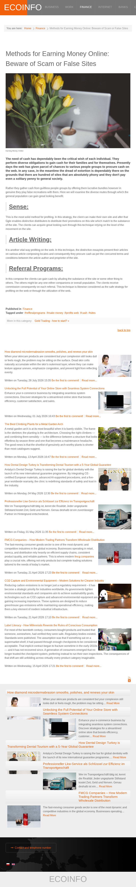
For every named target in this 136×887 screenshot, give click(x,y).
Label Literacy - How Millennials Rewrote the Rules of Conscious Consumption (51, 625)
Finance (27, 308)
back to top (124, 330)
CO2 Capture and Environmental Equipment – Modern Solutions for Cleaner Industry (54, 580)
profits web (72, 312)
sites (93, 312)
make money (55, 312)
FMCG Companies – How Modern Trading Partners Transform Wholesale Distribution (55, 540)
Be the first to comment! (66, 380)
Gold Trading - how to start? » (52, 320)
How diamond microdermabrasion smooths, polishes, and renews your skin (49, 351)
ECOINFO (23, 7)
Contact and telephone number (33, 847)
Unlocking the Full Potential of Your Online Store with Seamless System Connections (54, 388)
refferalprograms (35, 312)
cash (84, 312)
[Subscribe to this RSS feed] (129, 678)
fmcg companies (84, 556)
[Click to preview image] (68, 110)
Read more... (89, 380)
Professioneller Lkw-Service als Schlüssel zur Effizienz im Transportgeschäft (49, 501)
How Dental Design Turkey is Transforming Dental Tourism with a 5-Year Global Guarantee (58, 464)
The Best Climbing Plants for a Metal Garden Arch (34, 424)
